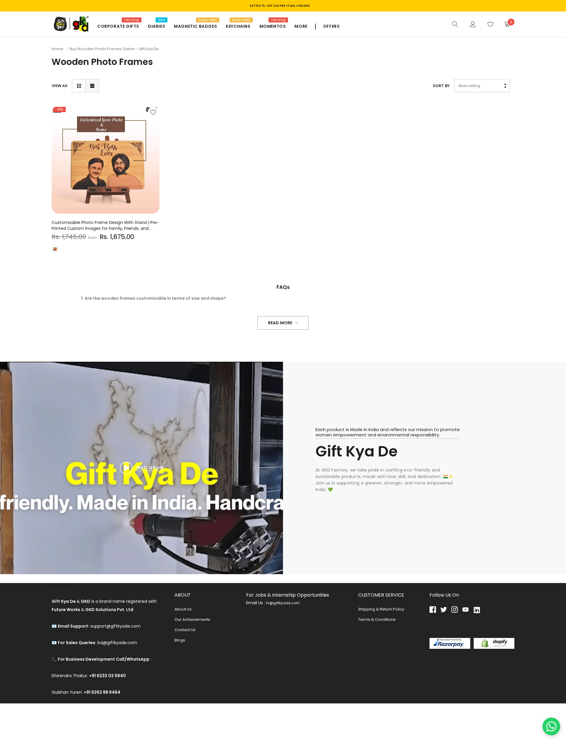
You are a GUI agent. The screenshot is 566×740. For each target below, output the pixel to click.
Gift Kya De (62, 586)
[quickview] (153, 127)
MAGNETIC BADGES (195, 26)
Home (57, 49)
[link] (455, 24)
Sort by (441, 86)
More (300, 26)
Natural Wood (55, 249)
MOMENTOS (272, 26)
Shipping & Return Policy (381, 609)
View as (60, 86)
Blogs (180, 640)
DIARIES (156, 26)
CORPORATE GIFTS (118, 26)
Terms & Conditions (377, 619)
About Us (183, 609)
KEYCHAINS (238, 26)
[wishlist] (153, 112)
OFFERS (331, 26)
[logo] (70, 24)
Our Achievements (192, 619)
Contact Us (185, 630)
